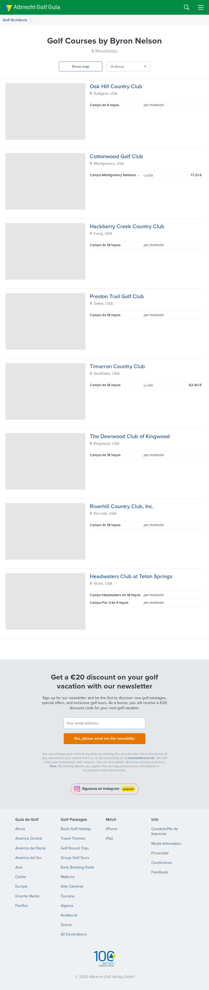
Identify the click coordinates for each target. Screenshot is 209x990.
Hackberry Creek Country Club (127, 226)
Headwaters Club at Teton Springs (131, 576)
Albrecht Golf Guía (37, 7)
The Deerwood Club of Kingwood (130, 436)
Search (187, 7)
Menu (201, 7)
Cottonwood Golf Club (116, 156)
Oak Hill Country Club (116, 86)
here (53, 766)
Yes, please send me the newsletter (104, 738)
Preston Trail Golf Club (117, 296)
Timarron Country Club (117, 366)
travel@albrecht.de (141, 758)
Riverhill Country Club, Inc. (122, 506)
